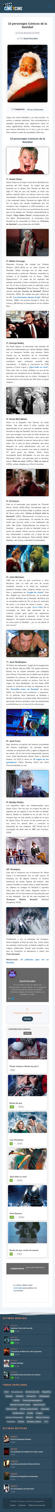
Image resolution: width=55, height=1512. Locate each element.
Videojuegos (44, 1396)
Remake (9, 1396)
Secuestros (31, 1396)
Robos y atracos (42, 1417)
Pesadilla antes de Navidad (24, 689)
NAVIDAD (27, 1033)
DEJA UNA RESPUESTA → (35, 1269)
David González (31, 38)
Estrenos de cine (32, 1392)
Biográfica (46, 1392)
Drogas (39, 1413)
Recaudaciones (17, 1392)
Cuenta (12, 1505)
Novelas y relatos (34, 1422)
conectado (17, 1288)
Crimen (21, 1422)
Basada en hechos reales (20, 1405)
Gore (6, 1392)
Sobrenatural (11, 1409)
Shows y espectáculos (29, 1409)
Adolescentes (18, 1413)
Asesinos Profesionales (14, 1417)
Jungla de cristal (35, 592)
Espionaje (45, 1409)
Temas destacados (35, 109)
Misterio (29, 1417)
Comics (16, 1400)
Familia (30, 1413)
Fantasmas (11, 1422)
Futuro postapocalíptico (32, 1400)
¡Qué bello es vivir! (38, 367)
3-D (46, 1422)
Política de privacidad (36, 1505)
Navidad (27, 1019)
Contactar (22, 1505)
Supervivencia (39, 1405)
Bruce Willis (38, 607)
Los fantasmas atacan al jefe (26, 297)
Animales (19, 1396)
